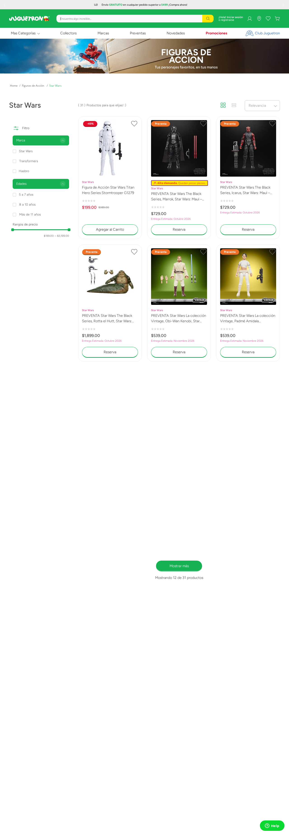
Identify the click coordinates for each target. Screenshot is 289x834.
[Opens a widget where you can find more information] (272, 826)
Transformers (28, 161)
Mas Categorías (23, 33)
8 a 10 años (27, 204)
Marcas (103, 33)
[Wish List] (268, 18)
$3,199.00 (62, 235)
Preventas (138, 33)
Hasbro (24, 171)
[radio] (223, 105)
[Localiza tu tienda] (259, 18)
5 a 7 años (26, 195)
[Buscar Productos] (208, 18)
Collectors (68, 33)
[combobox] (135, 18)
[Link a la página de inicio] (14, 85)
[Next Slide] (284, 5)
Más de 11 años (30, 214)
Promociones (216, 33)
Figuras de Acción (33, 86)
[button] (40, 140)
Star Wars (55, 86)
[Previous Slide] (5, 5)
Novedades (176, 33)
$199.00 (49, 235)
